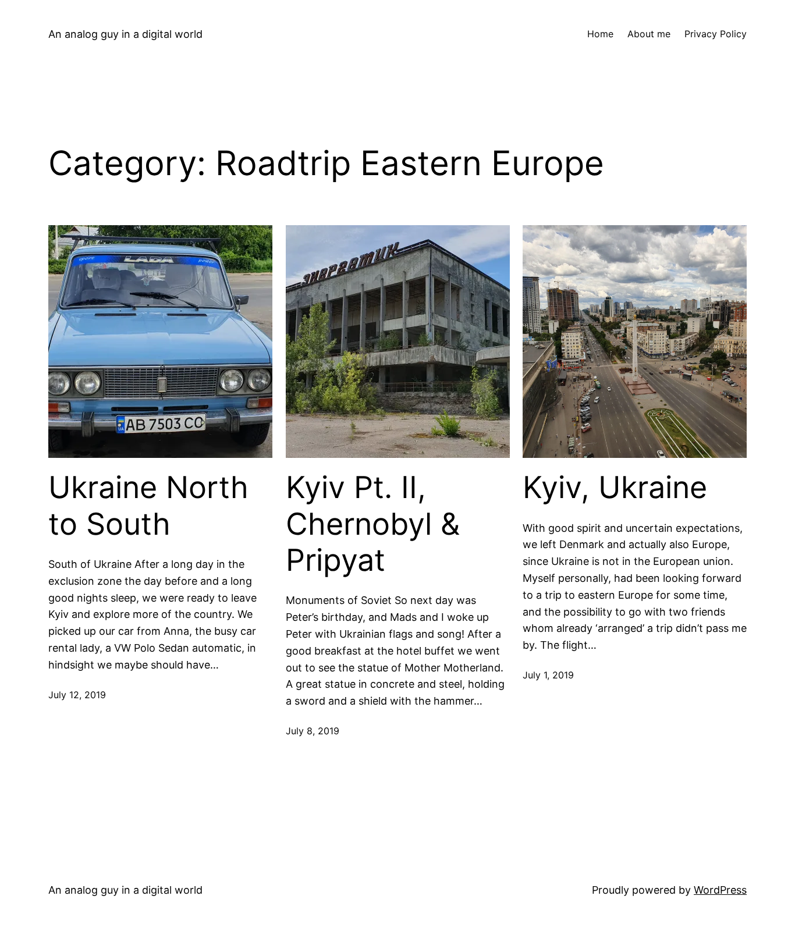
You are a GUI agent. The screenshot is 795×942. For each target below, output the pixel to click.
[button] (160, 341)
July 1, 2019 (548, 675)
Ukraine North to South (148, 506)
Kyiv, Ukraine (615, 488)
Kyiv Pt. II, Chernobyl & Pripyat (373, 524)
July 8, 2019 (312, 731)
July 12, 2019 (77, 695)
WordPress (720, 890)
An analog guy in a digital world (125, 34)
